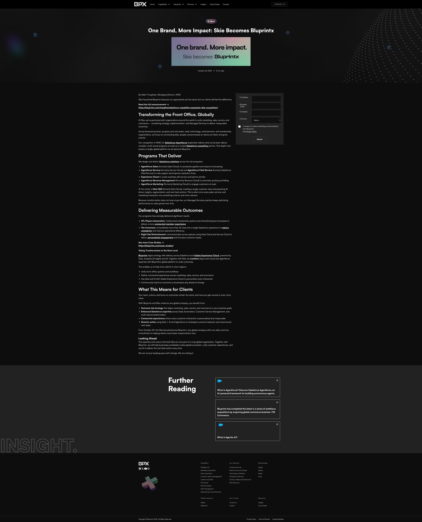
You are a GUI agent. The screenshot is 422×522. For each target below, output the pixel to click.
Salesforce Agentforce (176, 142)
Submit (259, 139)
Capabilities (162, 4)
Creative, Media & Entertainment (240, 479)
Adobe (203, 502)
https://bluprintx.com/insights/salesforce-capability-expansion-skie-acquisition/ (178, 107)
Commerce (204, 483)
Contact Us (233, 502)
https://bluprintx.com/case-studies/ (156, 245)
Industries (177, 4)
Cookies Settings (278, 519)
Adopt (260, 473)
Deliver (260, 470)
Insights (203, 4)
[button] (164, 4)
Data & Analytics (206, 486)
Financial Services (235, 467)
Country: (243, 119)
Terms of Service (264, 519)
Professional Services (236, 476)
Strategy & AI (205, 467)
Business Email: (243, 105)
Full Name (243, 97)
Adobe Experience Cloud (206, 255)
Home (152, 4)
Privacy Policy (251, 131)
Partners (190, 4)
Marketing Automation (208, 470)
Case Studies (215, 4)
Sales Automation (206, 473)
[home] (140, 4)
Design (260, 467)
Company (243, 111)
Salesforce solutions (169, 161)
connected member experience (170, 224)
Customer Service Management (211, 476)
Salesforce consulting (197, 146)
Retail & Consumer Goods (238, 470)
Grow (260, 476)
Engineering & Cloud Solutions (211, 492)
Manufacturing (234, 483)
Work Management (207, 489)
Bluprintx (142, 255)
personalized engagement (160, 237)
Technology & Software (237, 473)
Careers (226, 4)
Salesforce (204, 506)
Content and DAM (207, 479)
